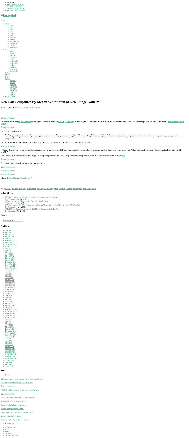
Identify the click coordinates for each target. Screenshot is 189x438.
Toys (7, 24)
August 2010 (9, 317)
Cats (6, 77)
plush (11, 31)
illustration (13, 57)
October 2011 (10, 290)
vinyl (11, 25)
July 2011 (8, 295)
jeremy (3, 107)
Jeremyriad (10, 424)
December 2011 (10, 286)
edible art (13, 51)
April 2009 (9, 345)
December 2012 (10, 262)
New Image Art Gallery (66, 122)
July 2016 (8, 238)
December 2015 (10, 240)
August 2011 (9, 293)
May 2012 (8, 276)
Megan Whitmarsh (24, 122)
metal (11, 35)
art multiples (14, 61)
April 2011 (9, 301)
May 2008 (8, 364)
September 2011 (10, 291)
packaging (13, 87)
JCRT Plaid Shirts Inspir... (14, 7)
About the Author (11, 427)
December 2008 (10, 353)
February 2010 (10, 329)
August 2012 (9, 270)
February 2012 (10, 282)
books (12, 65)
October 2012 (10, 266)
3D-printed (13, 43)
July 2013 (8, 248)
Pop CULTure (10, 96)
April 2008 (9, 366)
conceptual (13, 91)
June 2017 (8, 230)
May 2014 (8, 242)
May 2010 (8, 323)
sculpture (13, 53)
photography (14, 63)
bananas (15, 189)
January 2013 (10, 260)
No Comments (35, 107)
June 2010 (8, 321)
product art (13, 67)
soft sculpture (77, 189)
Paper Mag (13, 178)
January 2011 (9, 307)
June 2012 (8, 274)
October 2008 (10, 357)
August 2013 (9, 246)
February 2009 (10, 349)
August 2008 (9, 360)
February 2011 (10, 305)
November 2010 (11, 311)
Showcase (8, 433)
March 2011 (9, 303)
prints (11, 59)
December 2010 (10, 309)
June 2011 (8, 297)
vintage (12, 45)
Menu (3, 20)
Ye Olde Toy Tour (11, 435)
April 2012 (9, 278)
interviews (13, 69)
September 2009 (11, 335)
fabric (20, 189)
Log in (7, 375)
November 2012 (11, 264)
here (123, 156)
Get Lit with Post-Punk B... (14, 5)
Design (7, 79)
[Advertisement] (26, 111)
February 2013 (10, 258)
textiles (94, 189)
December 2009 (10, 331)
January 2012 (10, 284)
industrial (13, 81)
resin (11, 27)
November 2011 (10, 288)
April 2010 (9, 325)
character (13, 85)
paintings (13, 55)
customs (12, 39)
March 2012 (9, 280)
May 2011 (8, 299)
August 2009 (9, 337)
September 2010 (11, 315)
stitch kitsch (87, 189)
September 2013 (11, 244)
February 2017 (10, 236)
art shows (8, 189)
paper (11, 29)
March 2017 (9, 234)
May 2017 (8, 232)
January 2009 (10, 351)
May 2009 (8, 343)
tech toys (13, 89)
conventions (14, 47)
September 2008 (11, 358)
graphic (12, 93)
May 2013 (8, 252)
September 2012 (11, 268)
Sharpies (69, 189)
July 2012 (8, 272)
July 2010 (8, 319)
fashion (12, 83)
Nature (7, 73)
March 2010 (9, 327)
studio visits (14, 71)
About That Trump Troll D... (15, 9)
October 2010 (10, 313)
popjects (12, 94)
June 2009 (8, 341)
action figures (14, 41)
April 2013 (9, 254)
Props (7, 431)
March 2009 (9, 347)
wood (12, 33)
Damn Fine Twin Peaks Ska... (15, 10)
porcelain (13, 37)
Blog (7, 429)
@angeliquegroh (25, 178)
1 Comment (9, 203)
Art (6, 49)
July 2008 (8, 362)
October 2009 (10, 333)
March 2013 (9, 256)
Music (7, 75)
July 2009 (8, 339)
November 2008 (11, 355)
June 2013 (8, 250)
